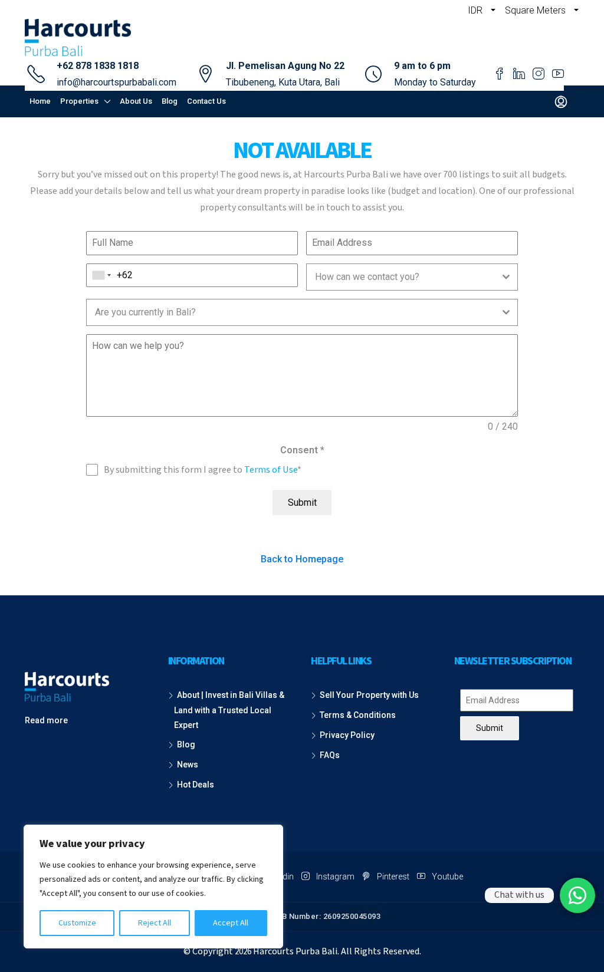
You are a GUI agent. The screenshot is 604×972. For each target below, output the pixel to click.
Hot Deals (195, 784)
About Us (136, 101)
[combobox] (102, 275)
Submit (302, 502)
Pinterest (393, 876)
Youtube (446, 876)
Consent (302, 450)
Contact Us (206, 101)
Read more (46, 720)
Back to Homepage (302, 559)
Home (40, 101)
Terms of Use (270, 469)
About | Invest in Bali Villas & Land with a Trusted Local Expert (229, 710)
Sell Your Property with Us (369, 695)
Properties (79, 101)
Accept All (230, 923)
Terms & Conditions (358, 715)
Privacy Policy (347, 735)
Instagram (335, 876)
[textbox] (401, 277)
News (187, 764)
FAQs (330, 755)
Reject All (154, 923)
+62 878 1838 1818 (98, 65)
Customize (77, 923)
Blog (170, 101)
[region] (153, 886)
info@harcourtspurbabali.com (116, 82)
